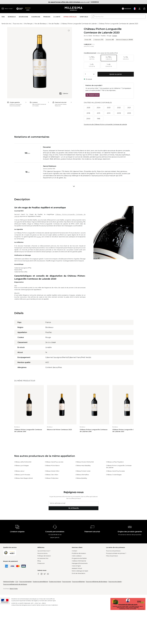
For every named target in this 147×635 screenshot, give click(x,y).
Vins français (28, 24)
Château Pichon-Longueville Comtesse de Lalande (79, 24)
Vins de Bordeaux (40, 24)
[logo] (73, 9)
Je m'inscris (73, 508)
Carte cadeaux (77, 556)
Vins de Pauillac (53, 24)
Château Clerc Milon (51, 474)
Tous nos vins (17, 24)
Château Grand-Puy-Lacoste (54, 462)
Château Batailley (81, 478)
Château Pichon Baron (52, 465)
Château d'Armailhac (82, 474)
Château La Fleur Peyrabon (115, 462)
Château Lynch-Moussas (22, 474)
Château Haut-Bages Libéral (23, 478)
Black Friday (14, 588)
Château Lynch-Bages (21, 465)
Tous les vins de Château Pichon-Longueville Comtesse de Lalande (105, 124)
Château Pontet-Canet (83, 471)
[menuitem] (3, 16)
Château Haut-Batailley (83, 465)
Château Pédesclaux (51, 478)
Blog (39, 561)
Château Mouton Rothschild (85, 462)
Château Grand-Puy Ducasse (115, 471)
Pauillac (103, 35)
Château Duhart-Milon (52, 471)
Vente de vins (6, 24)
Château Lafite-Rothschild (22, 462)
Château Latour (19, 471)
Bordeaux (96, 35)
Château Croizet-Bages (114, 474)
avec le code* (69, 2)
